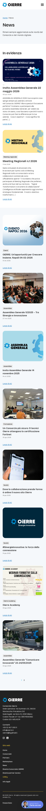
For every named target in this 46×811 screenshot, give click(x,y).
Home (5, 18)
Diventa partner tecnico (12, 773)
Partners (6, 758)
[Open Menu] (42, 4)
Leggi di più (7, 124)
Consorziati (7, 754)
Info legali (6, 782)
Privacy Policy (7, 803)
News (5, 765)
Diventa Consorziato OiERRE (13, 769)
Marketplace (7, 761)
